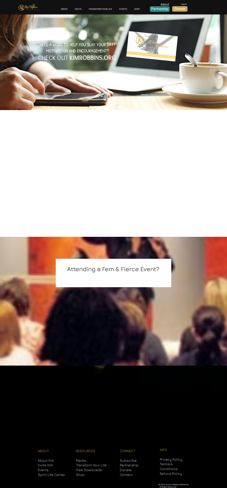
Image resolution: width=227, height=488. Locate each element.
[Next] (210, 62)
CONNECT (127, 451)
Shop (80, 475)
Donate (126, 470)
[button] (100, 9)
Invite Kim (45, 465)
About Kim (46, 460)
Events (43, 470)
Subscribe (128, 460)
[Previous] (16, 62)
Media (81, 460)
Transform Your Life (91, 465)
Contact (126, 475)
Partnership (129, 465)
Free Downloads (89, 470)
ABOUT (43, 451)
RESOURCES (85, 451)
